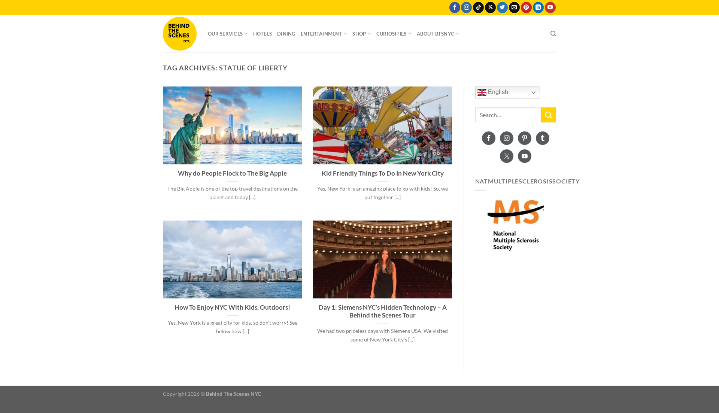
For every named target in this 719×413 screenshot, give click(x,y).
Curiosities (391, 34)
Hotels (262, 34)
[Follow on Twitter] (502, 7)
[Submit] (548, 114)
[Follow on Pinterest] (526, 7)
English (497, 92)
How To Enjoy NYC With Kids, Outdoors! (232, 307)
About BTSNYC (435, 34)
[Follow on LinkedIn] (538, 7)
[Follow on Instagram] (466, 7)
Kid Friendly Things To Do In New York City (383, 173)
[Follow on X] (490, 7)
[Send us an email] (514, 7)
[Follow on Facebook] (454, 7)
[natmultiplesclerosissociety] (515, 225)
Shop (359, 34)
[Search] (553, 34)
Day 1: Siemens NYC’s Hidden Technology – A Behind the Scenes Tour (383, 311)
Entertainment (321, 34)
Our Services (225, 34)
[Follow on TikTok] (478, 7)
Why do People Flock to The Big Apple (232, 173)
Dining (286, 34)
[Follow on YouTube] (550, 7)
